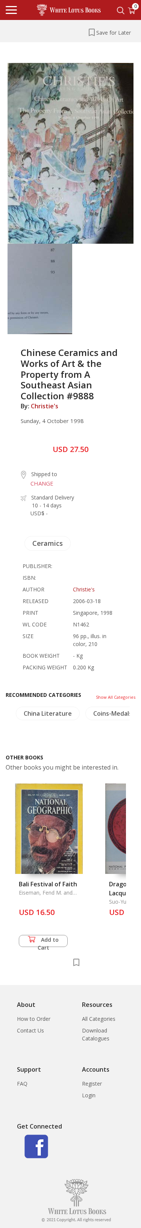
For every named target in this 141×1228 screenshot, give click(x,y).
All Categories (98, 1018)
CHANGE (41, 483)
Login (89, 1095)
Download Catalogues (95, 1034)
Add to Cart (48, 941)
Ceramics (47, 543)
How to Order (33, 1018)
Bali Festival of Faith (48, 884)
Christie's (44, 406)
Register (92, 1083)
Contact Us (30, 1030)
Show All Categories (115, 697)
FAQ (22, 1083)
